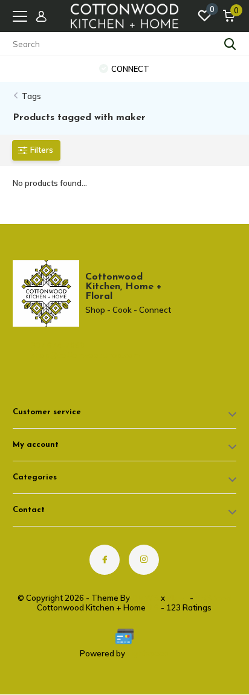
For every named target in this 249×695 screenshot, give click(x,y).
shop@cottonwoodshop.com (64, 355)
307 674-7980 (58, 345)
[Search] (230, 44)
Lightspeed (148, 653)
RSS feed (213, 598)
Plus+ (177, 598)
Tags (31, 96)
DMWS (145, 598)
